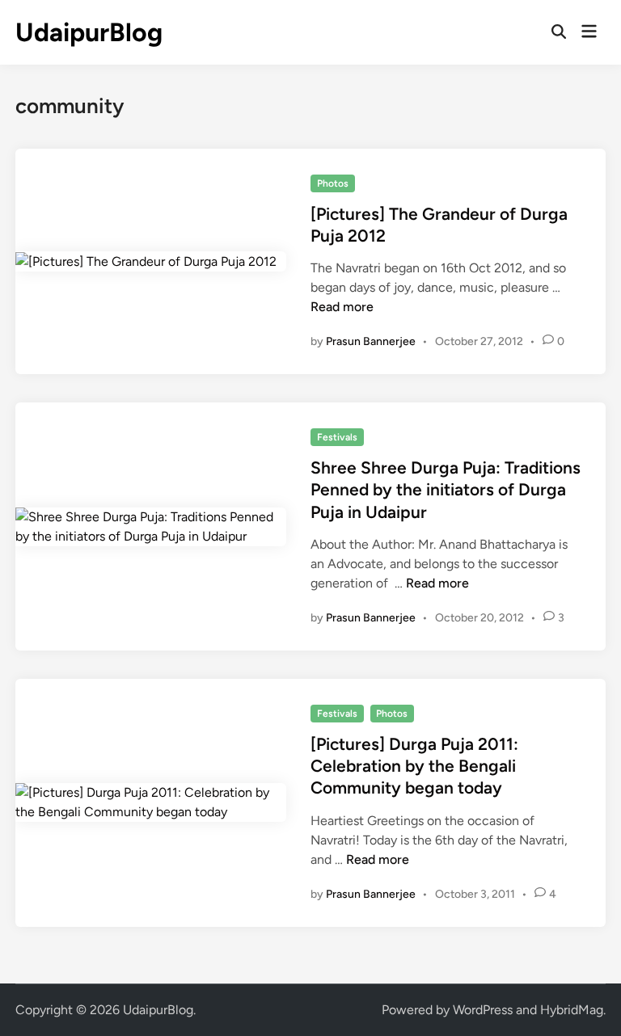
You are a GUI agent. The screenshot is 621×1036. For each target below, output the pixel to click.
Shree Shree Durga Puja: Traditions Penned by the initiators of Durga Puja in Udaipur (445, 489)
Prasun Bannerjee (371, 341)
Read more (342, 306)
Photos (333, 183)
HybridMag (571, 1009)
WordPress (483, 1009)
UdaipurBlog (89, 32)
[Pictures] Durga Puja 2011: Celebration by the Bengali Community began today (414, 766)
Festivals (337, 437)
